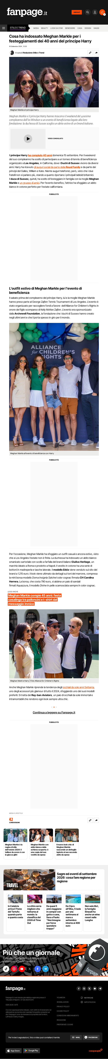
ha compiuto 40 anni (40, 155)
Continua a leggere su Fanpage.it (54, 712)
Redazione (61, 1020)
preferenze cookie (65, 1024)
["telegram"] (45, 969)
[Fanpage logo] (23, 12)
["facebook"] (37, 969)
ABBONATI (76, 12)
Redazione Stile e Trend (33, 52)
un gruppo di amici (29, 182)
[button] (96, 52)
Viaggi (96, 28)
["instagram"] (14, 969)
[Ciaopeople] (95, 1051)
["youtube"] (22, 969)
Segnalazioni (62, 1002)
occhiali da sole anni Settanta (78, 687)
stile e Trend (18, 27)
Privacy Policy (63, 1006)
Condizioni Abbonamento (68, 1015)
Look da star (56, 28)
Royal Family (73, 167)
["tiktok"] (6, 969)
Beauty (44, 28)
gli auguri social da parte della (50, 167)
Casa (79, 28)
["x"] (29, 969)
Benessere (70, 28)
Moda (36, 28)
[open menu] (3, 28)
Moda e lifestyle (16, 813)
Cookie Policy (63, 1011)
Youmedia (61, 997)
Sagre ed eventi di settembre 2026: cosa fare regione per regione (77, 877)
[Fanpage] (15, 988)
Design (88, 28)
